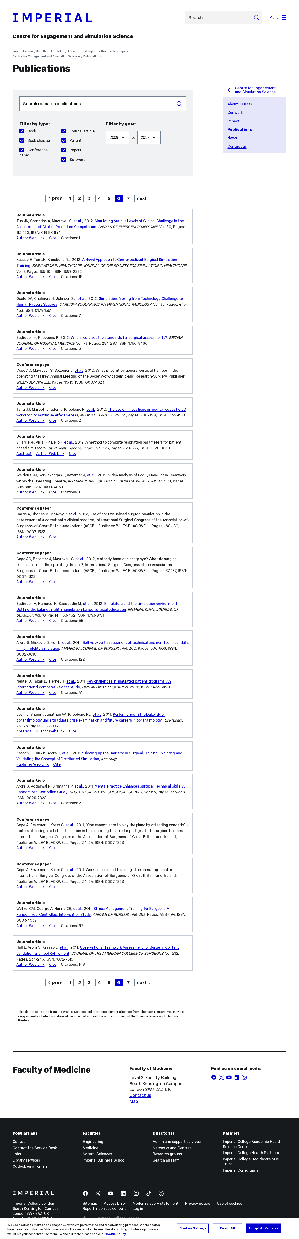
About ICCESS (240, 104)
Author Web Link (30, 238)
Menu (274, 17)
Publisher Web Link (32, 764)
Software (77, 159)
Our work (235, 112)
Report (75, 150)
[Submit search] (256, 17)
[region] (149, 1228)
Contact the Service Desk (35, 1147)
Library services (26, 1160)
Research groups (113, 51)
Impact (234, 121)
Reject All (227, 1228)
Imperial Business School (104, 1160)
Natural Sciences (97, 1154)
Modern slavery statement (155, 1203)
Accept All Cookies (263, 1228)
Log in (138, 1208)
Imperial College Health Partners (251, 1152)
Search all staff (166, 1160)
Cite (52, 238)
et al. (77, 221)
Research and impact (83, 51)
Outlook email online (30, 1166)
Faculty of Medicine (50, 51)
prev (57, 198)
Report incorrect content (104, 1208)
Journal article (82, 131)
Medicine (90, 1147)
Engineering (93, 1141)
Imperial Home (23, 51)
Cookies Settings (192, 1228)
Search (179, 103)
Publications (92, 56)
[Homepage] (96, 17)
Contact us (237, 146)
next (142, 198)
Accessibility (115, 1203)
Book (32, 131)
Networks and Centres (172, 1147)
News (232, 137)
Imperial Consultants (241, 1170)
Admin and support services (177, 1141)
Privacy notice (197, 1203)
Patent (76, 140)
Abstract (24, 453)
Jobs (17, 1154)
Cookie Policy (115, 1234)
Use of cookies (229, 1203)
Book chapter (39, 140)
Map (133, 1101)
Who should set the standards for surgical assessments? (119, 337)
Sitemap (90, 1203)
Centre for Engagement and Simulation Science (73, 36)
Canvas (19, 1141)
